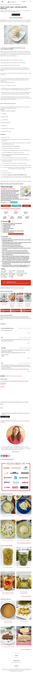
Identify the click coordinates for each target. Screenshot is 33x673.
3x (12, 221)
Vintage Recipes (5, 4)
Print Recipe (6, 205)
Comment (2, 386)
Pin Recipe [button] (17, 205)
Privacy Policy (16, 657)
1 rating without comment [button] (16, 376)
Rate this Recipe (14, 202)
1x (9, 221)
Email (1, 407)
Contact (16, 667)
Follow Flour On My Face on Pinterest (15, 233)
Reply (28, 332)
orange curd (9, 88)
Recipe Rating (3, 383)
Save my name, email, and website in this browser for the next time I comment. (15, 414)
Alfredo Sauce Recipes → (26, 543)
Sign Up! (12, 662)
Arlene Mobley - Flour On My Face (8, 188)
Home (1, 4)
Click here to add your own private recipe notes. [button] (11, 208)
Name (1, 404)
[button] (1, 202)
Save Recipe (26, 205)
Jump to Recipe (16, 14)
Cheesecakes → (28, 649)
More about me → (16, 451)
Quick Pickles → (28, 596)
